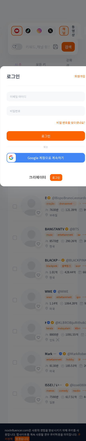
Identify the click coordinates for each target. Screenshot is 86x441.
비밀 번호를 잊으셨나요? (71, 123)
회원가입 (80, 76)
